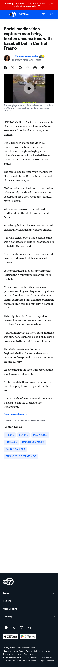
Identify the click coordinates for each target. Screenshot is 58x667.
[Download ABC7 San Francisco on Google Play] (28, 636)
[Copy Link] (42, 67)
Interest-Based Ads (25, 654)
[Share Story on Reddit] (20, 67)
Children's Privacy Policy (13, 651)
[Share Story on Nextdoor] (27, 67)
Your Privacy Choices (26, 648)
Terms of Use (8, 654)
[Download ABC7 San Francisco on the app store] (10, 636)
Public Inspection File (12, 657)
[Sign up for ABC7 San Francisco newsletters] (29, 628)
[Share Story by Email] (35, 67)
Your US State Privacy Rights (38, 651)
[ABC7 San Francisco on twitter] (14, 628)
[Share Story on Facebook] (5, 67)
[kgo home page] (8, 581)
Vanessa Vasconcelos (27, 56)
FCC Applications (31, 657)
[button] (4, 14)
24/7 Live (23, 14)
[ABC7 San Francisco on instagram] (21, 628)
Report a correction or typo (16, 414)
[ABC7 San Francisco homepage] (12, 14)
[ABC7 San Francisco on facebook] (6, 628)
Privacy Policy (9, 648)
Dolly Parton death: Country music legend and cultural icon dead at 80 (29, 5)
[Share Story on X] (12, 67)
